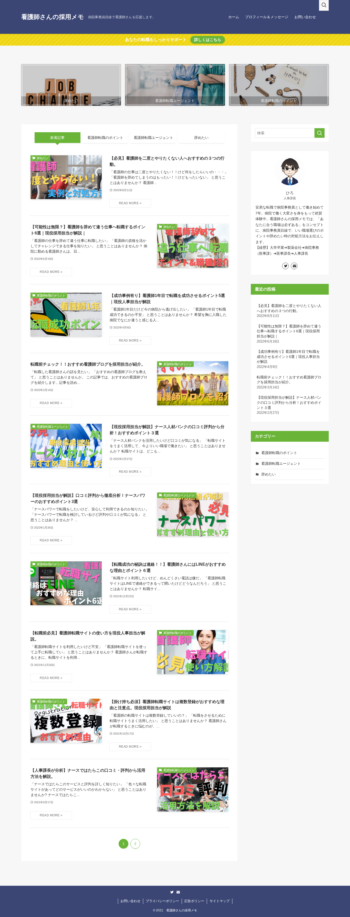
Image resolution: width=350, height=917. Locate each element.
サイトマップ (220, 901)
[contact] (294, 266)
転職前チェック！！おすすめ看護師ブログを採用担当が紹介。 (289, 382)
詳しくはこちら (207, 39)
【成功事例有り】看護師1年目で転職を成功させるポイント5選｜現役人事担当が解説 (288, 359)
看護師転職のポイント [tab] (105, 138)
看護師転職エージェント (281, 463)
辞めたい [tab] (201, 138)
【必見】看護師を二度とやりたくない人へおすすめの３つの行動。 (289, 311)
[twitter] (285, 266)
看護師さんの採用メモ (52, 17)
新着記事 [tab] (57, 138)
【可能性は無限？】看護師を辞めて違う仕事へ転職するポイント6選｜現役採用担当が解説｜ (289, 333)
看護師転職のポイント (279, 453)
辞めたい (268, 474)
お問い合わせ (130, 901)
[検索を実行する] (319, 133)
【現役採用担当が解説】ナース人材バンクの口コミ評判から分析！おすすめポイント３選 (289, 405)
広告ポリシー (194, 901)
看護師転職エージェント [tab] (153, 138)
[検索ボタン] (324, 5)
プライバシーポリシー (162, 901)
